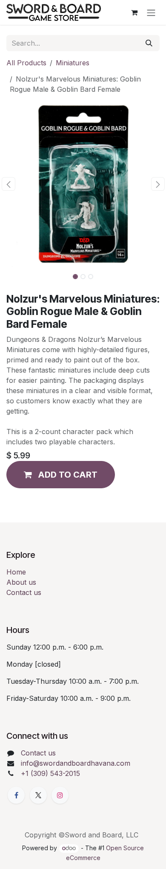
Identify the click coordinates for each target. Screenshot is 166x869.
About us (21, 582)
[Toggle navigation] (151, 12)
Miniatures (72, 62)
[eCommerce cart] (134, 12)
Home (16, 572)
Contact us (23, 592)
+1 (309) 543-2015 (50, 773)
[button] (8, 184)
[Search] (149, 43)
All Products (26, 62)
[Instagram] (60, 795)
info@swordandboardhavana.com (75, 763)
